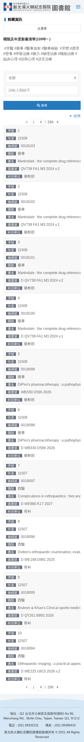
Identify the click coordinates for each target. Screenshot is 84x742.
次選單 (42, 28)
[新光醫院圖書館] (37, 7)
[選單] (77, 6)
